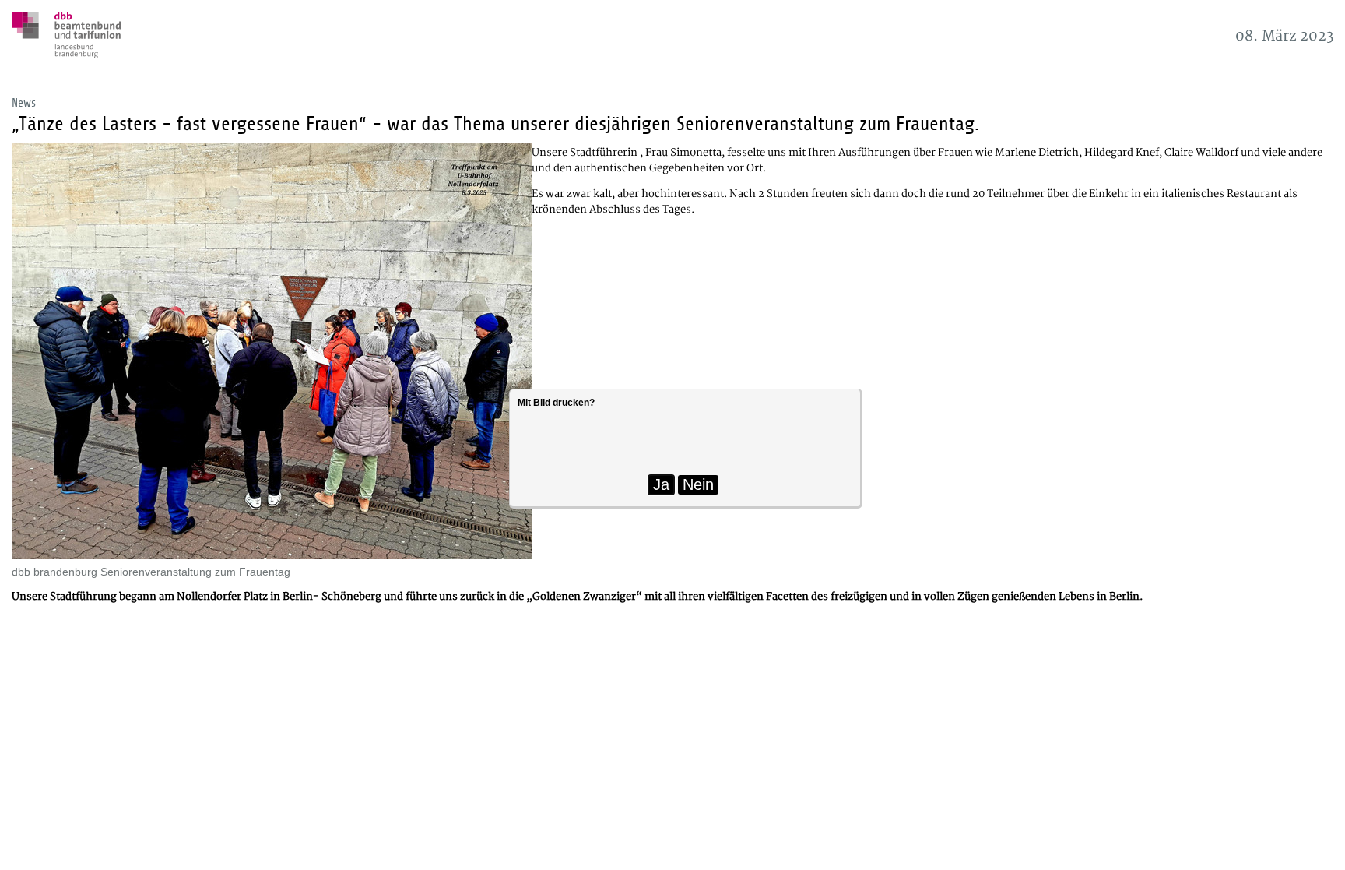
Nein (698, 484)
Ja (661, 484)
